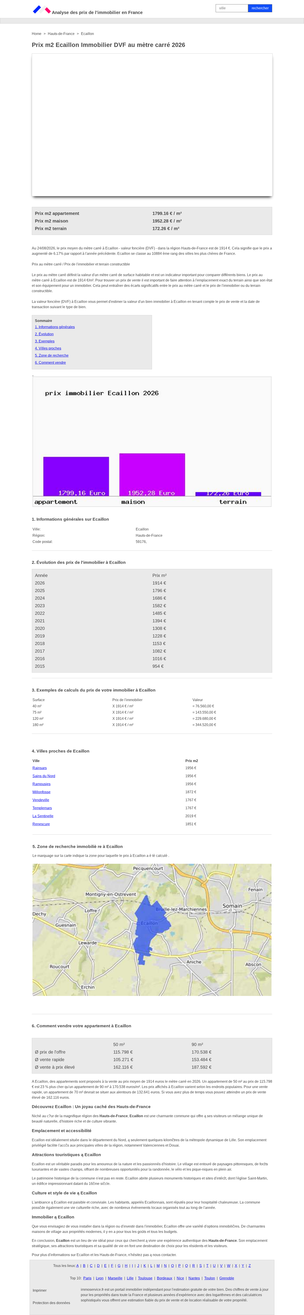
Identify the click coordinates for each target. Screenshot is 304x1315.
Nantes (194, 1278)
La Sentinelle (42, 816)
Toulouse (145, 1278)
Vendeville (40, 800)
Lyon (99, 1278)
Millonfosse (41, 792)
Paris (87, 1278)
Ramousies (41, 784)
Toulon (209, 1278)
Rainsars (39, 768)
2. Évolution (44, 334)
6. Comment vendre (50, 362)
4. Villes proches (48, 348)
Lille (130, 1278)
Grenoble (226, 1278)
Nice (180, 1278)
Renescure (41, 824)
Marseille (115, 1278)
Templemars (42, 808)
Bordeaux (164, 1278)
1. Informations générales (55, 327)
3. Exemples (45, 341)
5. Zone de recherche (52, 355)
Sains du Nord (43, 776)
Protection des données (51, 1303)
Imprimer (40, 1290)
